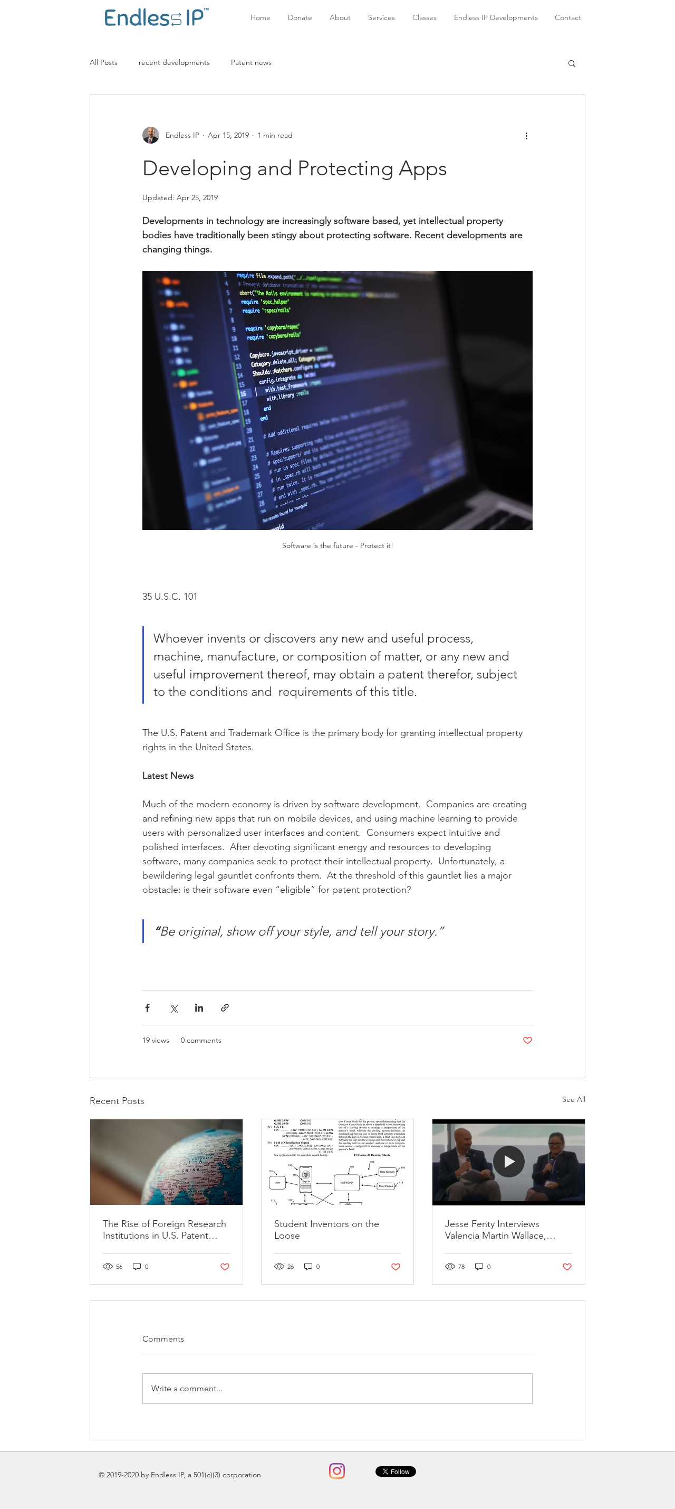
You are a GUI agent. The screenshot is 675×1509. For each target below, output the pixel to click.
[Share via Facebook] (147, 1008)
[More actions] (526, 135)
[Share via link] (225, 1008)
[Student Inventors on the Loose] (338, 1162)
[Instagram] (337, 1471)
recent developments (174, 62)
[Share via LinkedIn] (199, 1008)
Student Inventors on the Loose (326, 1229)
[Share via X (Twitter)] (173, 1008)
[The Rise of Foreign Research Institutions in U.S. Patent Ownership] (166, 1162)
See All (573, 1099)
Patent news (251, 62)
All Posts (104, 62)
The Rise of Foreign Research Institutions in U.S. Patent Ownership (164, 1229)
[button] (572, 63)
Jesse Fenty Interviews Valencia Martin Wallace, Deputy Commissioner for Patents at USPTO (499, 1229)
